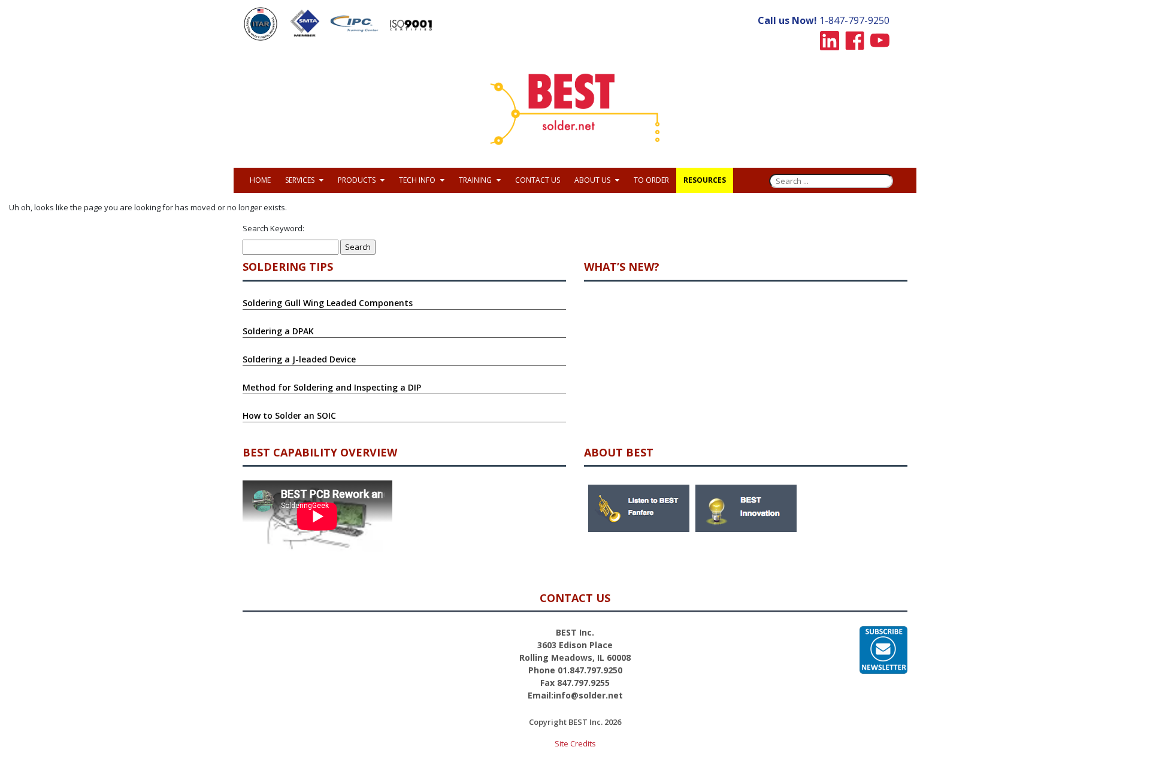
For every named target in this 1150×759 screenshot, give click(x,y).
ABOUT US (593, 180)
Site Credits (575, 743)
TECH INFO (418, 180)
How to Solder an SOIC (289, 415)
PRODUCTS (357, 180)
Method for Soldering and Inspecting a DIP (332, 387)
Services (300, 180)
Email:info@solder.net (575, 695)
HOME (260, 180)
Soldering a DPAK (278, 331)
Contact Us (537, 180)
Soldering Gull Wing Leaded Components (328, 303)
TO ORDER (651, 180)
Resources (704, 180)
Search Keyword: (273, 228)
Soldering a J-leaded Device (299, 359)
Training (476, 180)
